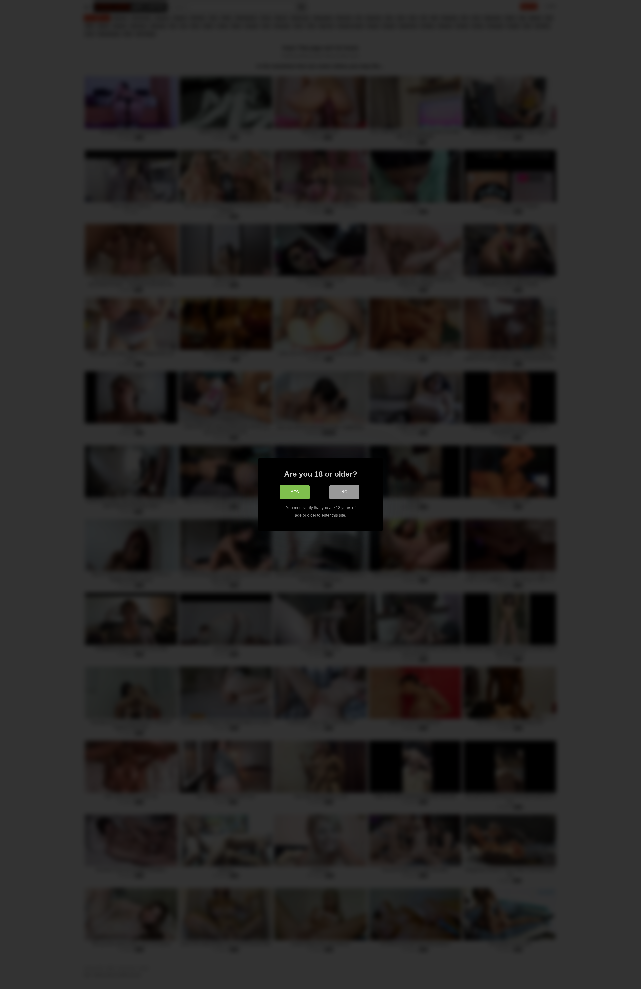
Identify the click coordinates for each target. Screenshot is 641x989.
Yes (295, 492)
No (344, 492)
